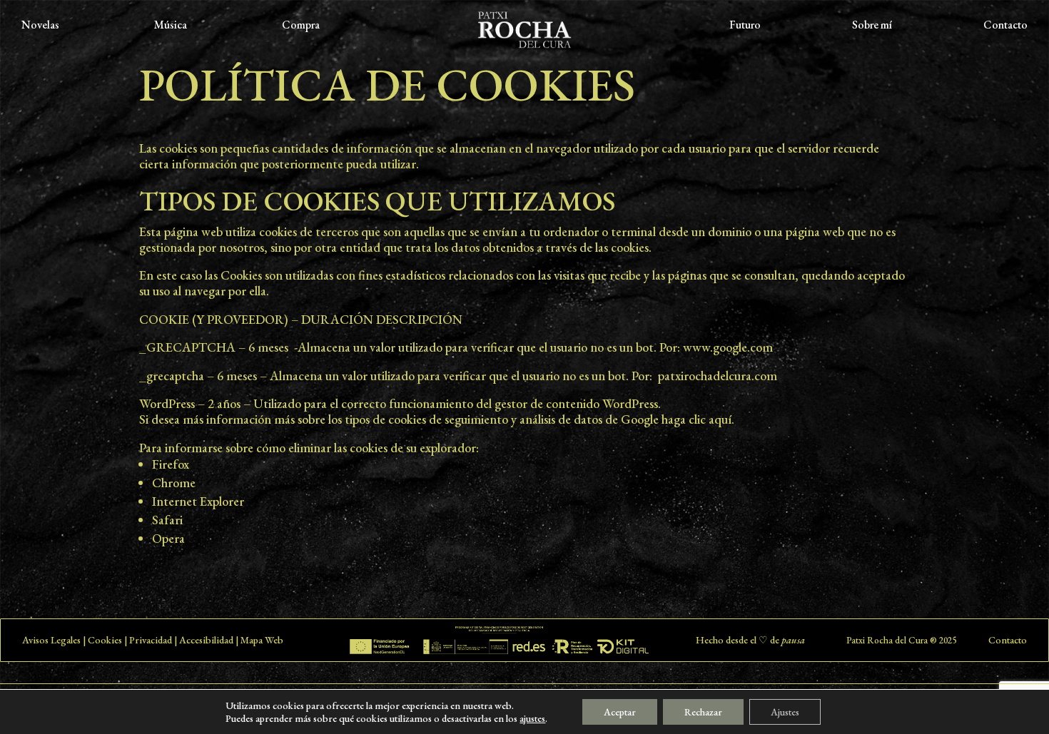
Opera (168, 538)
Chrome (174, 482)
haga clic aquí (696, 419)
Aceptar (620, 711)
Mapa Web (261, 639)
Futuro (745, 26)
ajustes (532, 718)
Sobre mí (872, 26)
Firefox (170, 464)
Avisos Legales (51, 639)
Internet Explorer (198, 501)
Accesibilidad (206, 639)
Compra (301, 26)
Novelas (40, 26)
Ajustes (785, 711)
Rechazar (703, 711)
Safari (167, 519)
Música (170, 26)
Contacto (1005, 26)
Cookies (105, 639)
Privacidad (150, 639)
